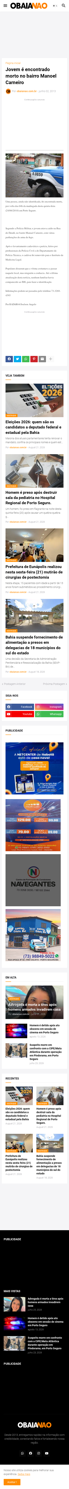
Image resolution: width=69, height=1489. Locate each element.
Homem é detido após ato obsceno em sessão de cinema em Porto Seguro (45, 1029)
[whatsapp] (22, 1453)
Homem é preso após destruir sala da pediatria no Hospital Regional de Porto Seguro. (31, 497)
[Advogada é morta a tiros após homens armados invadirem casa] (14, 1304)
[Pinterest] (34, 359)
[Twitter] (17, 359)
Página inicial (13, 63)
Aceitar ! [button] (12, 1482)
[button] (5, 6)
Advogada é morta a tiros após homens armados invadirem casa (45, 1302)
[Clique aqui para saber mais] (34, 1207)
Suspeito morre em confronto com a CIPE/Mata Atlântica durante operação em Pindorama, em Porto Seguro (46, 1052)
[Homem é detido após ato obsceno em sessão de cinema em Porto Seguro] (16, 1031)
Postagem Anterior (15, 683)
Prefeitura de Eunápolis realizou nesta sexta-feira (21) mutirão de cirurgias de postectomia (34, 572)
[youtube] (47, 1453)
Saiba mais (24, 1474)
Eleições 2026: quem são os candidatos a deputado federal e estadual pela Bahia (33, 427)
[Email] (42, 359)
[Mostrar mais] (50, 359)
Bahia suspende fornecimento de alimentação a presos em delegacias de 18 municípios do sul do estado (34, 645)
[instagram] (39, 1453)
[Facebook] (9, 359)
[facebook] (30, 1453)
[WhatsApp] (25, 359)
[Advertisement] (34, 34)
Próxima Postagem (54, 683)
